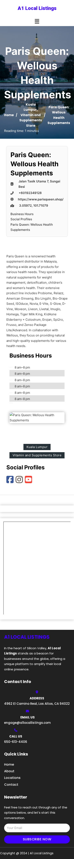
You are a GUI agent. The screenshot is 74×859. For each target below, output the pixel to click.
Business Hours (22, 214)
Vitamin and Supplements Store (30, 120)
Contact (11, 784)
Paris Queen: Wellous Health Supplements (31, 227)
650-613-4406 (15, 742)
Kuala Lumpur (37, 447)
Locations (12, 777)
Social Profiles (21, 219)
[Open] (37, 21)
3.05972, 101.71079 (33, 205)
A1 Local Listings (37, 8)
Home (9, 115)
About (9, 771)
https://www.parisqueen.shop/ (41, 199)
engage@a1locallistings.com (27, 722)
